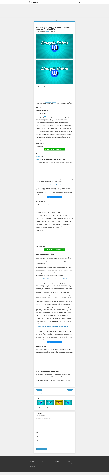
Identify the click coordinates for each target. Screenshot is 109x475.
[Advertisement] (54, 11)
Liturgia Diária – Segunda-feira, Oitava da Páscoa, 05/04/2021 (50, 407)
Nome (37, 432)
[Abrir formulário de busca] (79, 2)
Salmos (31, 464)
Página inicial (57, 461)
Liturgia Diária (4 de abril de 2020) (68, 406)
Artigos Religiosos (44, 464)
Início (36, 20)
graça (68, 351)
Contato (69, 461)
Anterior (39, 389)
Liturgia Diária (39, 20)
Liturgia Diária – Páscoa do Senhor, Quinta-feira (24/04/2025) (41, 407)
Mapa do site (70, 464)
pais (57, 117)
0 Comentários (47, 31)
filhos (45, 116)
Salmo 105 (38, 156)
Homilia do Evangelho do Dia (50, 102)
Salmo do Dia (32, 463)
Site (37, 440)
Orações (43, 463)
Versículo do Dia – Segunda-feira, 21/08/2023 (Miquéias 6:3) (41, 392)
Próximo (69, 389)
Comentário (38, 420)
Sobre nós (56, 463)
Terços (43, 461)
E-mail (37, 436)
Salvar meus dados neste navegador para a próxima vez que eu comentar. (44, 446)
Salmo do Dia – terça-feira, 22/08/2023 (66, 391)
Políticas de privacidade (71, 463)
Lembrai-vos (39, 159)
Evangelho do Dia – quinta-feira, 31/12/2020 (59, 406)
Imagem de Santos (32, 466)
